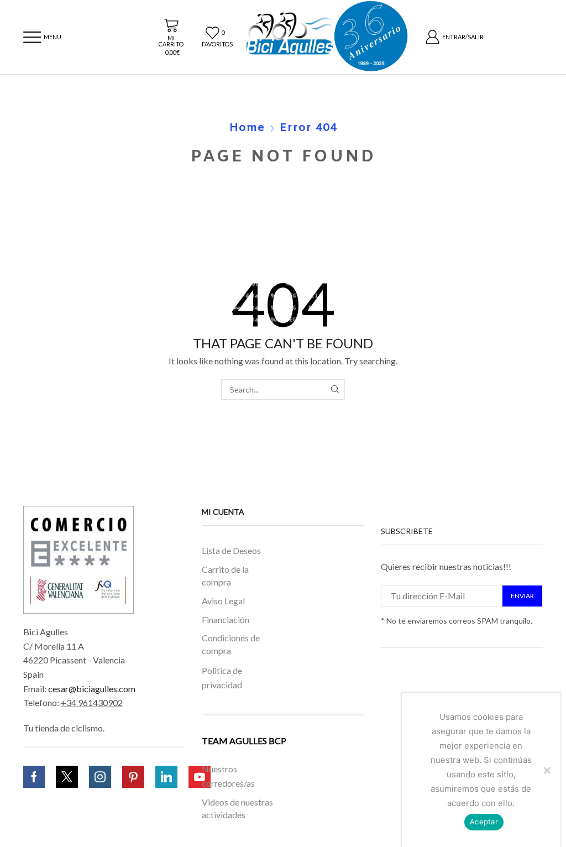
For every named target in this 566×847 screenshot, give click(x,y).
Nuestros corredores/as (228, 776)
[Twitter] (67, 777)
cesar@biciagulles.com (91, 688)
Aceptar (484, 821)
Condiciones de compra (231, 644)
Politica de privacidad (222, 677)
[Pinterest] (133, 777)
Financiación (225, 619)
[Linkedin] (166, 777)
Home (247, 128)
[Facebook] (34, 777)
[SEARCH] (334, 389)
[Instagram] (100, 777)
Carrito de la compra (225, 575)
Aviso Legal (223, 600)
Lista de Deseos (231, 550)
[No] (546, 770)
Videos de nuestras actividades (237, 808)
